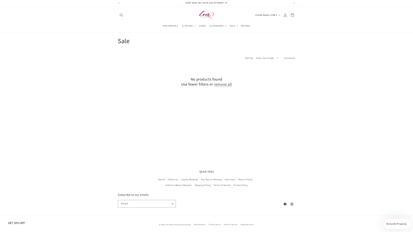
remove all (223, 84)
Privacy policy (215, 224)
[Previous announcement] (118, 3)
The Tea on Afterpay (211, 179)
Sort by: (249, 58)
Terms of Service (222, 185)
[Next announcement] (294, 3)
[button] (121, 15)
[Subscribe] (172, 204)
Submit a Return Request (178, 185)
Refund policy (200, 224)
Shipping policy (247, 224)
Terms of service (230, 224)
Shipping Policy (203, 185)
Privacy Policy (240, 185)
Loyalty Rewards (189, 179)
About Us (173, 179)
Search (161, 179)
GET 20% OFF (16, 223)
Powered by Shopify (182, 224)
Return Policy (245, 179)
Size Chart (230, 179)
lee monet (170, 224)
